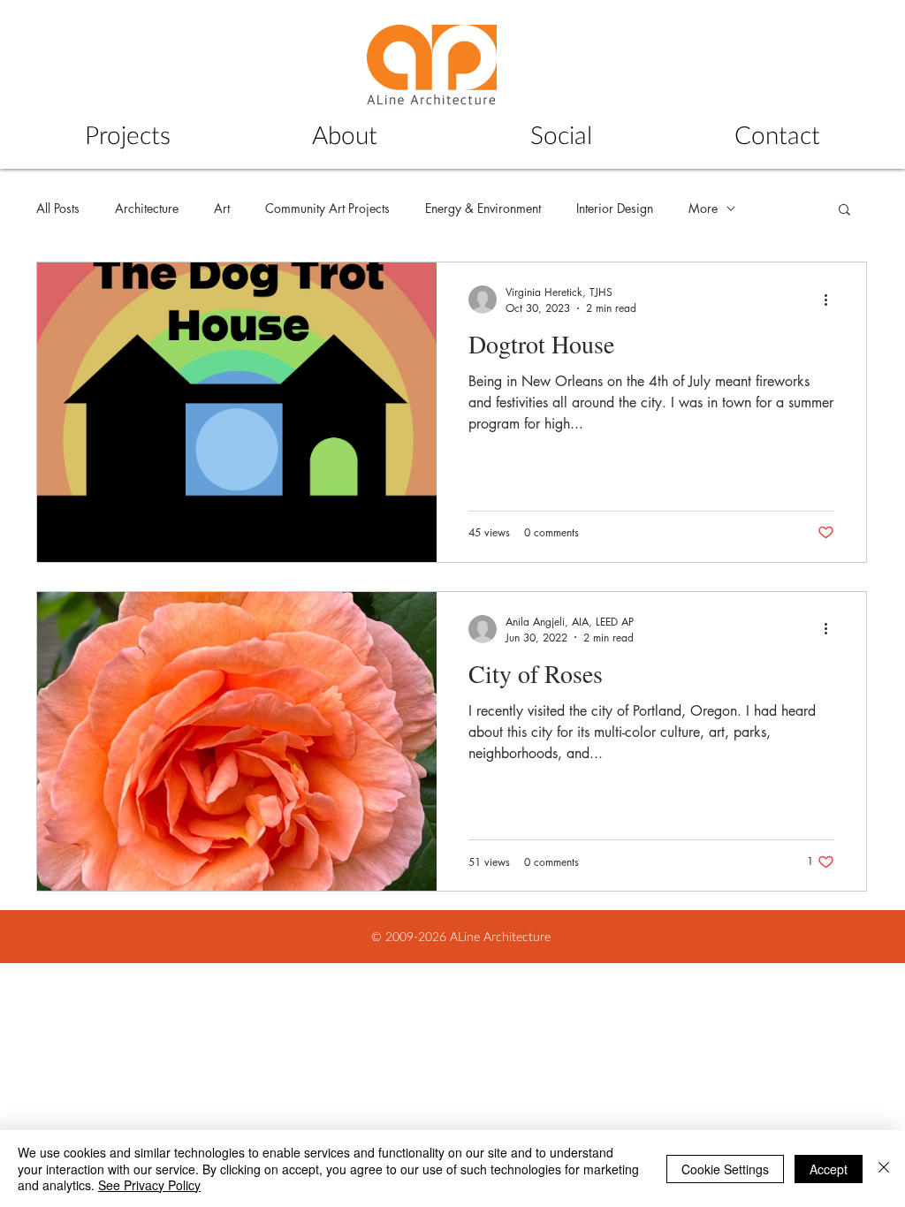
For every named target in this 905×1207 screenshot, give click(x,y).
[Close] (883, 1168)
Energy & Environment (483, 208)
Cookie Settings (725, 1169)
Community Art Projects (327, 208)
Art (222, 208)
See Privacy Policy (149, 1185)
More (703, 208)
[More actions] (831, 299)
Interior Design (614, 208)
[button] (844, 210)
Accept (829, 1169)
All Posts (58, 208)
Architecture (147, 208)
